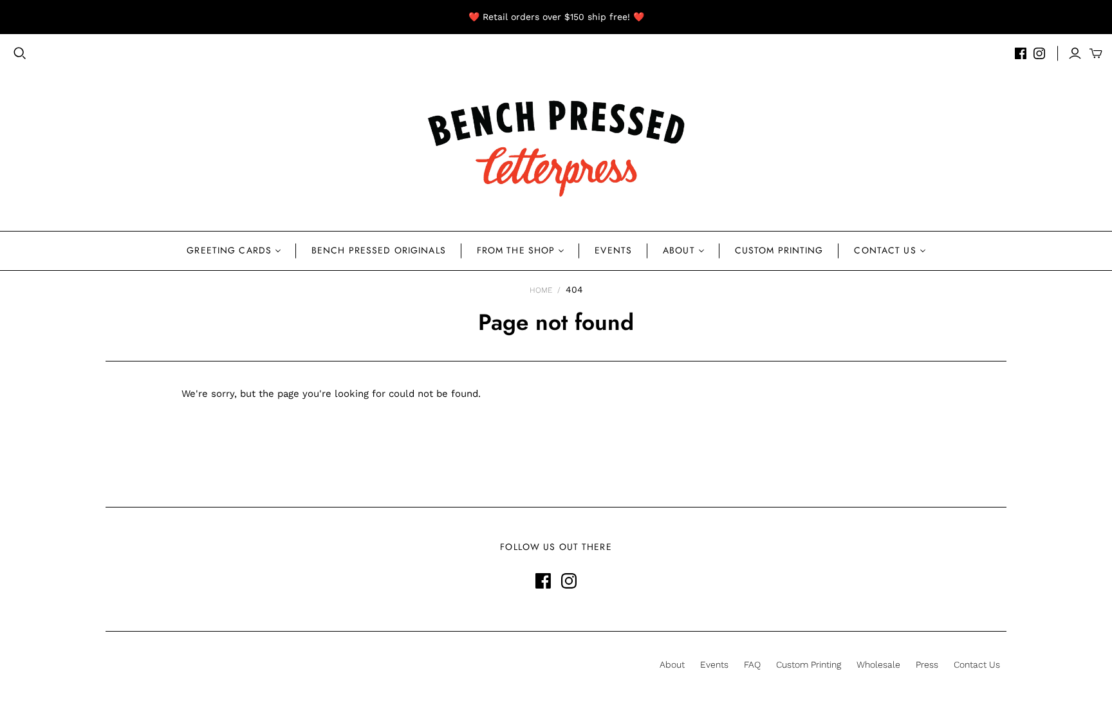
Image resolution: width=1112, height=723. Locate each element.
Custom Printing (779, 250)
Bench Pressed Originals (378, 250)
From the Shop (516, 250)
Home (541, 290)
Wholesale (878, 664)
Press (927, 664)
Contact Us (885, 250)
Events (613, 250)
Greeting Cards (229, 250)
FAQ (752, 664)
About (679, 250)
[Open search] (20, 53)
